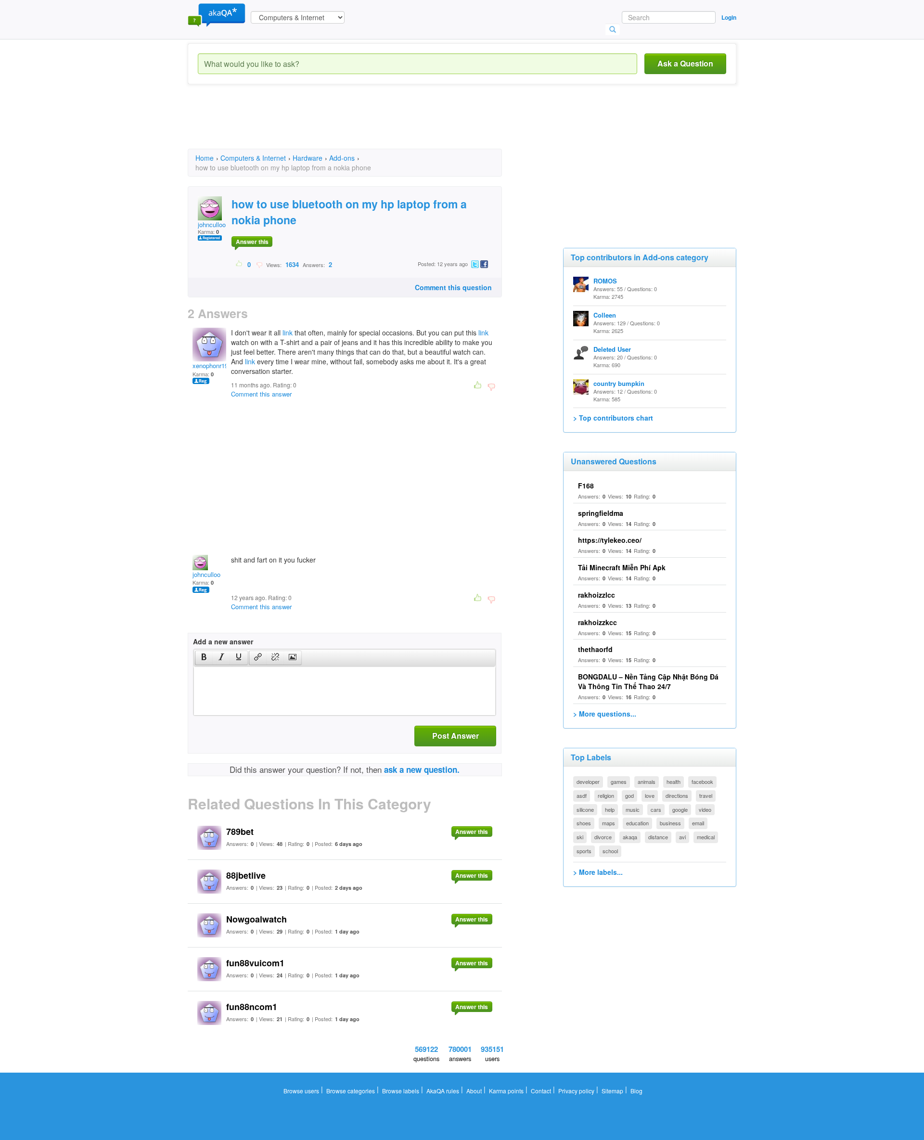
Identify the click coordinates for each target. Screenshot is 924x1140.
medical (706, 837)
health (673, 781)
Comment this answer (261, 393)
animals (646, 781)
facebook (702, 781)
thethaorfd (595, 649)
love (649, 795)
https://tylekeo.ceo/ (610, 540)
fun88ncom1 (251, 1006)
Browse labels (400, 1091)
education (637, 823)
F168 (586, 485)
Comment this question (453, 287)
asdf (582, 795)
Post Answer (455, 735)
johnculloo (212, 224)
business (670, 823)
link (287, 332)
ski (580, 837)
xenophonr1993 (213, 365)
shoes (584, 823)
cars (656, 809)
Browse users (301, 1091)
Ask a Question (685, 63)
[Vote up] (239, 264)
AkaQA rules (442, 1091)
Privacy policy (576, 1091)
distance (658, 837)
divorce (603, 837)
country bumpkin (618, 383)
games (619, 781)
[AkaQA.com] (216, 14)
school (610, 851)
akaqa (630, 837)
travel (705, 795)
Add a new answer (223, 641)
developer (588, 781)
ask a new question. (422, 769)
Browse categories (350, 1091)
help (610, 809)
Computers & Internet (253, 158)
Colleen (604, 315)
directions (677, 795)
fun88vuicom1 (255, 963)
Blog (636, 1091)
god (629, 795)
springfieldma (600, 513)
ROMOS (605, 280)
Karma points (506, 1091)
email (698, 823)
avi (682, 837)
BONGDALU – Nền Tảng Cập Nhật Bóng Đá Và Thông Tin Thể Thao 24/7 (648, 681)
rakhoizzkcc (597, 622)
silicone (585, 809)
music (633, 809)
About (474, 1091)
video (705, 809)
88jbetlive (246, 875)
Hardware (307, 158)
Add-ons (342, 158)
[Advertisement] (363, 125)
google (680, 809)
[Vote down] (259, 264)
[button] (204, 658)
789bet (240, 831)
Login (728, 17)
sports (584, 851)
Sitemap (612, 1091)
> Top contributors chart (613, 418)
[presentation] (204, 658)
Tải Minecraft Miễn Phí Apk (622, 567)
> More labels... (598, 872)
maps (608, 823)
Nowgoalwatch (256, 919)
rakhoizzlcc (596, 595)
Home (204, 158)
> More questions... (604, 713)
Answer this (252, 241)
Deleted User (612, 349)
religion (606, 795)
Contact (541, 1091)
